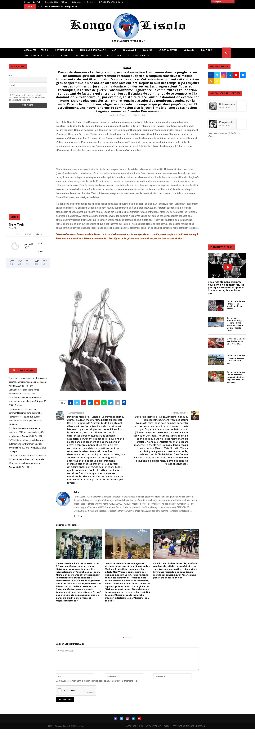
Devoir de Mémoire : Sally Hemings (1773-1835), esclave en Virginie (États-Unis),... (235, 324)
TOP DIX (44, 50)
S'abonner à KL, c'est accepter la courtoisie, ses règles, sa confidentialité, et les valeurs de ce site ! (27, 97)
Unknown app (227, 104)
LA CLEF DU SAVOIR (168, 50)
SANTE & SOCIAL (32, 55)
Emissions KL (81, 55)
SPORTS (50, 55)
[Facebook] (115, 718)
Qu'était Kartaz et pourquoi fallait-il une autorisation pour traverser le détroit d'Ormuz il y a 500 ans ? (27, 444)
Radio (96, 55)
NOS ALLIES (189, 50)
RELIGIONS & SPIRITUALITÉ (93, 50)
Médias (64, 55)
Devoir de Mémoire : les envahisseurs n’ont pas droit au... (236, 359)
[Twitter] (121, 718)
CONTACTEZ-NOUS (153, 726)
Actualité (127, 68)
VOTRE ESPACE (140, 55)
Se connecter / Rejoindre (84, 2)
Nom (11, 75)
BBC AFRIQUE (26, 370)
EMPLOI (167, 726)
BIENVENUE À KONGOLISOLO (111, 2)
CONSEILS (147, 50)
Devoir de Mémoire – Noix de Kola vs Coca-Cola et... (236, 341)
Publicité (122, 55)
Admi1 (115, 115)
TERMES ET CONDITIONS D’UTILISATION (189, 726)
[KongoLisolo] (213, 127)
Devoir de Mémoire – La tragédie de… (61, 6)
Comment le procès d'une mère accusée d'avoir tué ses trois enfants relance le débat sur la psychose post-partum (27, 459)
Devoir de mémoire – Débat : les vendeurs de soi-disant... (236, 305)
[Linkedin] (133, 718)
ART (114, 50)
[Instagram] (127, 718)
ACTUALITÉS (30, 50)
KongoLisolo (226, 122)
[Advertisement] (90, 159)
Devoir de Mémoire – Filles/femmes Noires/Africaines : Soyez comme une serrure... (236, 377)
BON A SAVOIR (129, 50)
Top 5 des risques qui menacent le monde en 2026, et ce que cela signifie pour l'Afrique (26, 432)
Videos (108, 55)
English (217, 2)
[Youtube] (139, 718)
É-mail (12, 85)
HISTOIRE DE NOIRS (64, 50)
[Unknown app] (213, 109)
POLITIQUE (206, 50)
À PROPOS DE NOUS (134, 726)
